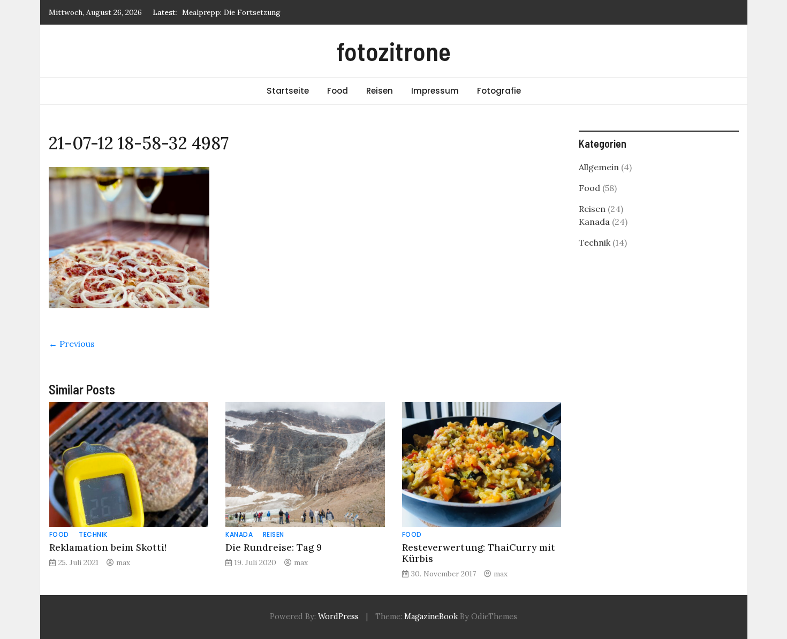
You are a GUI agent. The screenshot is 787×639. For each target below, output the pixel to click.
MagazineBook (431, 616)
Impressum (435, 90)
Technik (93, 534)
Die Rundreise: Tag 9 (273, 547)
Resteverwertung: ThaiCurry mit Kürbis (478, 553)
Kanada (239, 534)
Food (337, 90)
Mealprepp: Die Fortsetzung (231, 12)
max (123, 562)
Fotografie (499, 90)
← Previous (72, 343)
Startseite (288, 90)
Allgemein (599, 167)
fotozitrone (394, 50)
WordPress (338, 616)
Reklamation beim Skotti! (108, 547)
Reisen (379, 90)
